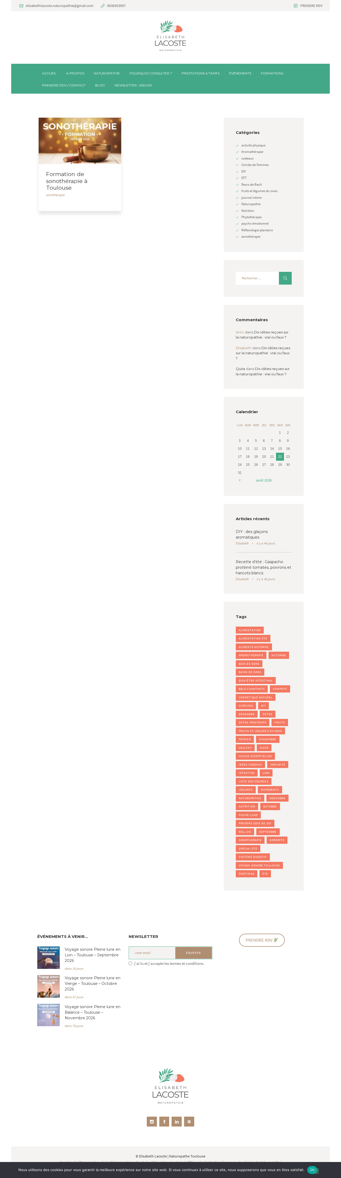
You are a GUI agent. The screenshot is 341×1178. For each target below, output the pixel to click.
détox (268, 714)
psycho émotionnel (255, 223)
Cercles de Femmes (255, 164)
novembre (277, 798)
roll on (245, 832)
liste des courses (254, 781)
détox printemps (253, 722)
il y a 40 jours (266, 543)
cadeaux (247, 158)
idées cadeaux (250, 764)
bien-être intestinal (256, 680)
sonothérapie (55, 195)
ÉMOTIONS (246, 873)
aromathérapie (251, 655)
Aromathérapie (252, 151)
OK (312, 1170)
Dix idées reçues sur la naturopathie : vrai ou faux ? (263, 353)
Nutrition (247, 210)
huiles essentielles (255, 756)
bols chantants (252, 689)
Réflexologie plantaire (257, 230)
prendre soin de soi (255, 823)
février (245, 739)
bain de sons (249, 664)
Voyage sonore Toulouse (259, 865)
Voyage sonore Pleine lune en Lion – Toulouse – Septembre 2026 (92, 955)
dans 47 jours (74, 997)
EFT (244, 178)
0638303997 (116, 5)
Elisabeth (242, 543)
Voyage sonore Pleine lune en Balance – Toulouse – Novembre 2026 (92, 1012)
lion (266, 773)
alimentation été (253, 638)
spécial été (248, 848)
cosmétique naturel (256, 697)
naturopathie (250, 798)
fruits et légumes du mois (259, 191)
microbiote (270, 789)
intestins (247, 773)
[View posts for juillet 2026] (240, 480)
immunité (277, 764)
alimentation (250, 630)
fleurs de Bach (251, 184)
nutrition (247, 806)
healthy (245, 748)
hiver (264, 748)
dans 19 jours (74, 968)
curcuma (246, 705)
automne (278, 655)
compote (280, 689)
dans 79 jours (74, 1026)
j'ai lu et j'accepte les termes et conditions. (169, 963)
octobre (270, 806)
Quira (240, 369)
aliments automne (254, 647)
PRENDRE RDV (311, 5)
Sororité (277, 840)
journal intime (251, 197)
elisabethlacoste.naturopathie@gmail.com (60, 5)
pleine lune (248, 815)
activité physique (253, 145)
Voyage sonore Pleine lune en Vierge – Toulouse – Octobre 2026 (92, 984)
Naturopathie (251, 204)
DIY (243, 171)
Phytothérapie (251, 217)
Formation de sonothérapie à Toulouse (66, 181)
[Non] (316, 1171)
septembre (268, 832)
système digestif (253, 857)
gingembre (268, 739)
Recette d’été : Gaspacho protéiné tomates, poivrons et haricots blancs (263, 567)
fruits (279, 722)
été (265, 873)
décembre (247, 714)
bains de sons (250, 672)
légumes (246, 789)
